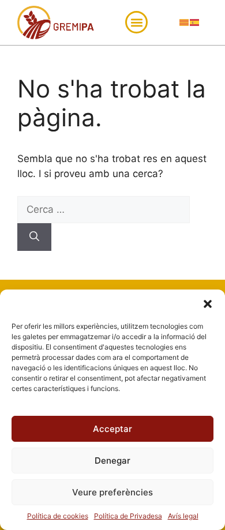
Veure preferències (112, 492)
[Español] (195, 22)
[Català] (184, 22)
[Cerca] (34, 237)
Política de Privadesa (128, 516)
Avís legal (183, 516)
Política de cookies (57, 516)
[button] (207, 304)
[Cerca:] (103, 209)
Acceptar (112, 428)
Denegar (112, 460)
